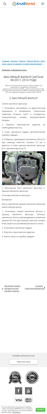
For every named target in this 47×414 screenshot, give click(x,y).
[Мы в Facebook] (18, 390)
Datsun (22, 61)
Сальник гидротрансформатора (34, 287)
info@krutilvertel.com (23, 355)
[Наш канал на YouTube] (28, 390)
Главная (5, 61)
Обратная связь (23, 362)
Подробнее (16, 412)
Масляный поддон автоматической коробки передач (12, 288)
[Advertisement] (23, 33)
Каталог (14, 61)
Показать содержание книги (14, 70)
